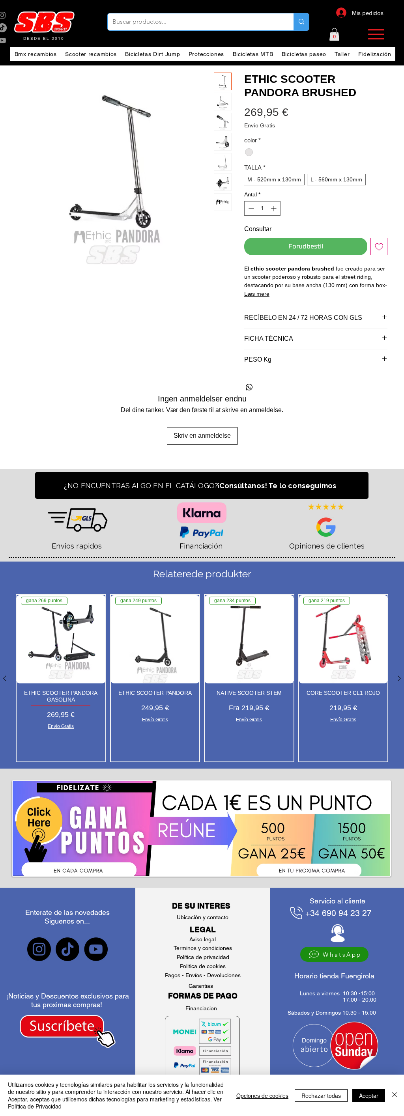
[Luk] (394, 1095)
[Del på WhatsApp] (249, 387)
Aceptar (368, 1095)
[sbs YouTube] (96, 949)
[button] (334, 34)
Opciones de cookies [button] (262, 1095)
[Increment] (274, 208)
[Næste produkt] (399, 678)
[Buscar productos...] (301, 21)
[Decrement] (250, 208)
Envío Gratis (259, 125)
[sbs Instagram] (39, 949)
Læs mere (256, 294)
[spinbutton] (262, 208)
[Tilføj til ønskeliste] (379, 246)
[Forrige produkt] (4, 678)
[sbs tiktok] (67, 949)
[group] (202, 678)
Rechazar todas (321, 1095)
